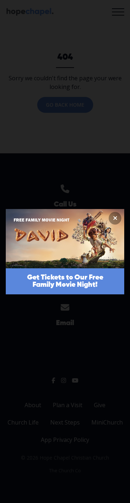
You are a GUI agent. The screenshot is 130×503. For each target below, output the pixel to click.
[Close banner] (115, 218)
